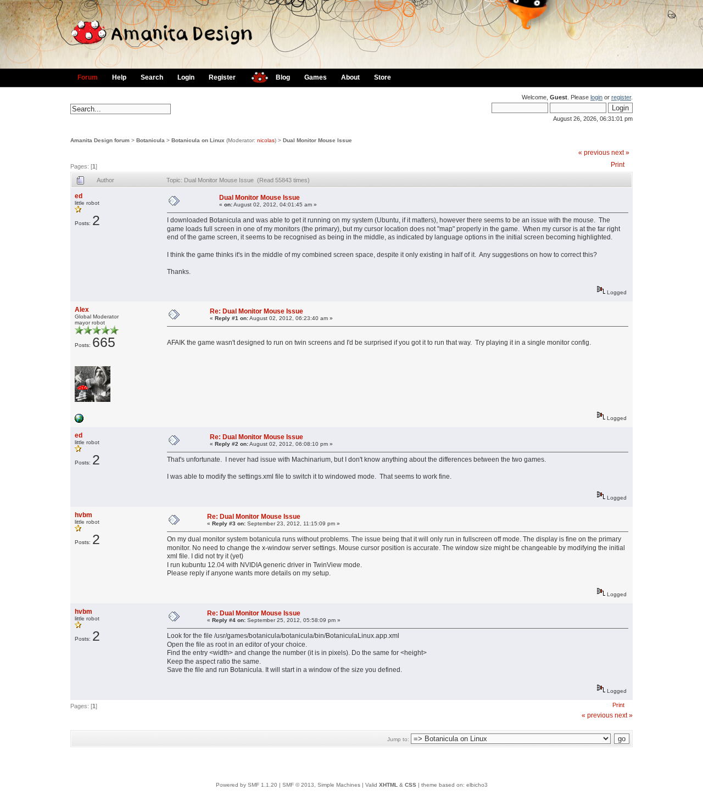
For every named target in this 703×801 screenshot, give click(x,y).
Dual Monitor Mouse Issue (317, 140)
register (621, 97)
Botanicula (150, 140)
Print (617, 165)
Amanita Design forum (100, 140)
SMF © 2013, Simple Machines (321, 785)
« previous (594, 152)
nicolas (266, 140)
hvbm (83, 515)
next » (620, 152)
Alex (82, 309)
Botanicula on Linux (198, 140)
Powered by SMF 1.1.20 (246, 785)
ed (78, 196)
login (596, 97)
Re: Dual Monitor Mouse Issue (256, 311)
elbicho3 (477, 785)
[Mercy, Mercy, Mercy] (79, 421)
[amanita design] (256, 76)
